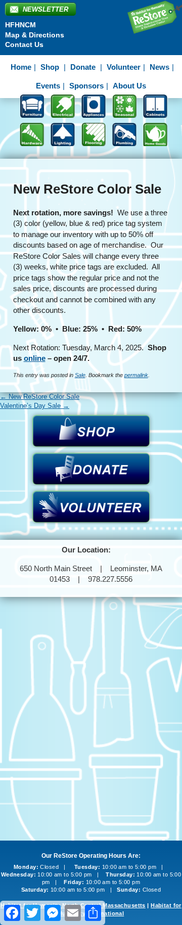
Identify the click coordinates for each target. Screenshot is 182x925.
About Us (129, 85)
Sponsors (86, 85)
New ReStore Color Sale (39, 396)
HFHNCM (20, 25)
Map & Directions (34, 35)
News (159, 67)
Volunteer (124, 67)
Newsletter (45, 9)
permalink (136, 375)
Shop (49, 67)
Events (48, 85)
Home (21, 67)
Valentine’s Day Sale (34, 405)
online (35, 358)
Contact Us (24, 44)
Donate (83, 67)
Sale (80, 375)
